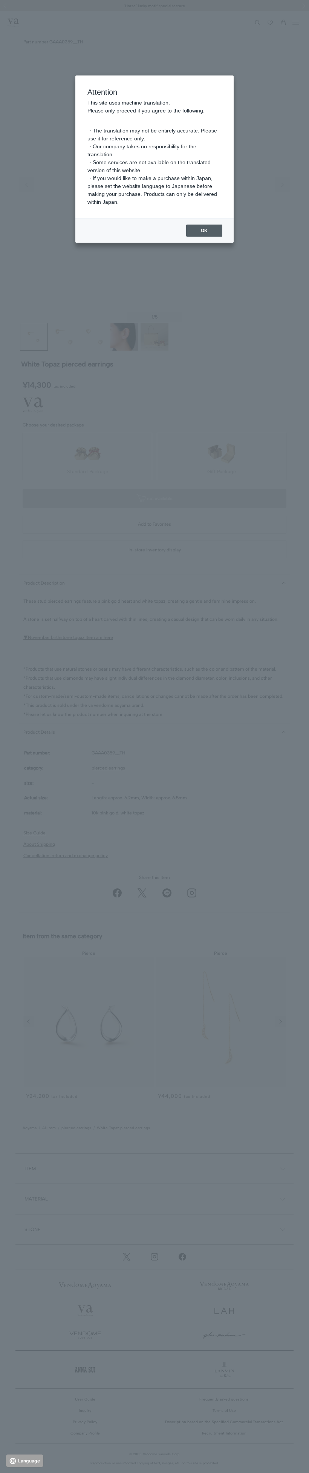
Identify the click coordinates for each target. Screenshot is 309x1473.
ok (204, 230)
